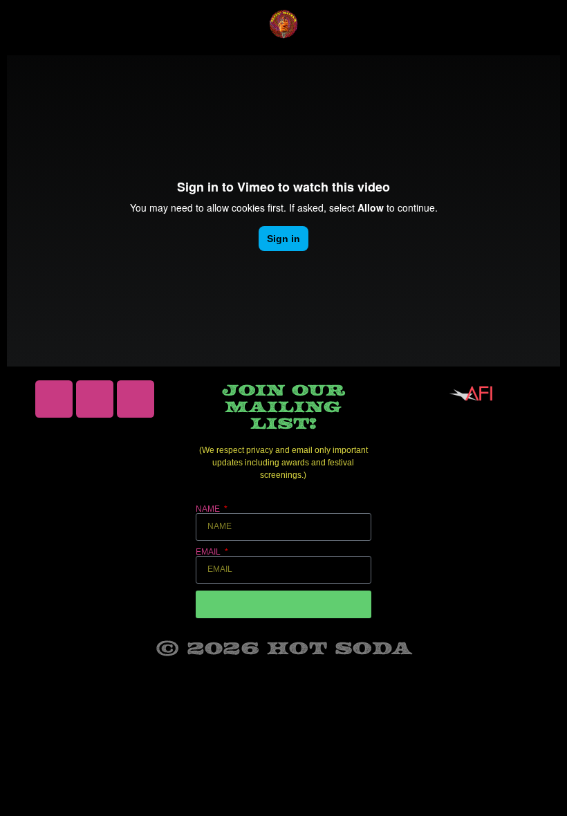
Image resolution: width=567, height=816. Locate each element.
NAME (209, 509)
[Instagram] (54, 399)
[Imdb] (135, 399)
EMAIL (209, 552)
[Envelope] (94, 399)
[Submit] (283, 604)
